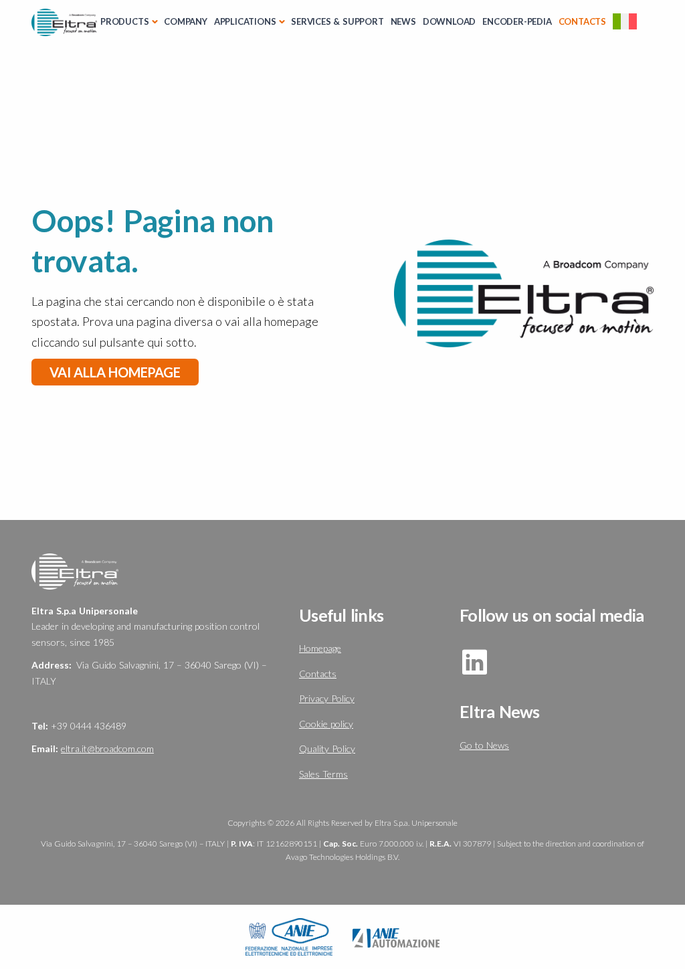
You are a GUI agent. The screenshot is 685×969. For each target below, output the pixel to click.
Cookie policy (326, 723)
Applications (245, 21)
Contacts (582, 21)
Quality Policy (327, 748)
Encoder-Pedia (516, 21)
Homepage (320, 648)
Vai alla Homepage (115, 372)
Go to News (484, 745)
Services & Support (337, 21)
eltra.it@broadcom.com (107, 748)
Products (124, 21)
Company (185, 21)
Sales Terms (323, 774)
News (403, 21)
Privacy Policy (327, 698)
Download (449, 21)
